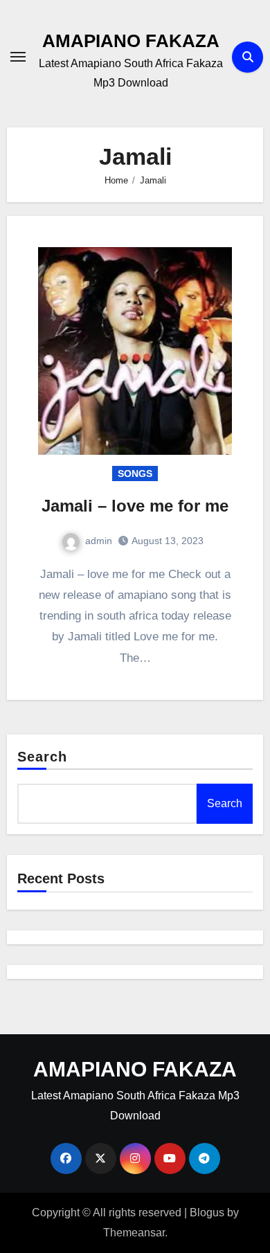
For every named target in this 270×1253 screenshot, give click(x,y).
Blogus (207, 1212)
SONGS (135, 473)
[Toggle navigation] (18, 56)
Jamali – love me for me (135, 505)
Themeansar (134, 1232)
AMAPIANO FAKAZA (130, 40)
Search (42, 756)
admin (98, 540)
